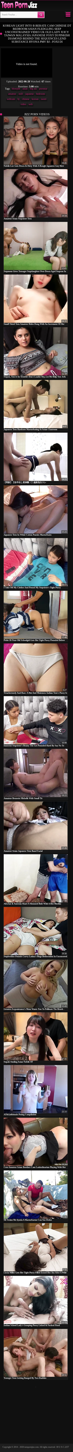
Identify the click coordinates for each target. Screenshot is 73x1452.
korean (35, 99)
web (31, 104)
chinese (25, 99)
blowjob (16, 88)
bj (18, 99)
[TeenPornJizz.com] (19, 5)
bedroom (40, 94)
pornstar (43, 88)
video (23, 104)
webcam (11, 99)
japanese (29, 94)
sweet (43, 99)
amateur (12, 94)
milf (21, 94)
